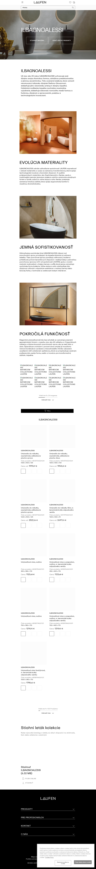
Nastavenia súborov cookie (63, 863)
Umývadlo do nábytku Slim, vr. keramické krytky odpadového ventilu (61, 510)
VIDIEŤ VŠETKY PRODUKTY (61, 40)
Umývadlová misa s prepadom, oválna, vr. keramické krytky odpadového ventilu (61, 564)
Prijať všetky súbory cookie (83, 862)
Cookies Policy (49, 857)
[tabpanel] (48, 34)
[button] (73, 7)
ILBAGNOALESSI (28, 451)
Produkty (27, 809)
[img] (23, 471)
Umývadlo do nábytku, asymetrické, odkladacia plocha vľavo (59, 456)
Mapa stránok (36, 857)
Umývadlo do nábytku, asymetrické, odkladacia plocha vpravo (31, 456)
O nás (24, 834)
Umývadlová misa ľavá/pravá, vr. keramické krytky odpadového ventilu (33, 672)
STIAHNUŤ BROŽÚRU (37, 40)
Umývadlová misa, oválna (31, 562)
